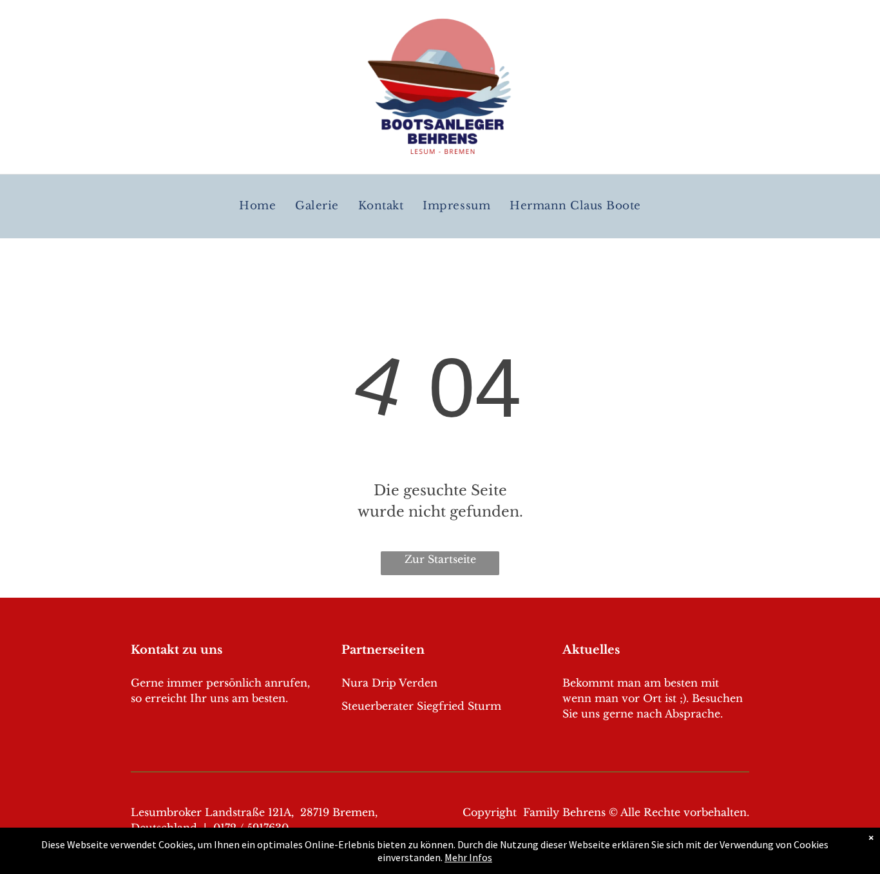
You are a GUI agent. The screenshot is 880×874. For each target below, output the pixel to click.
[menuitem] (257, 206)
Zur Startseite (440, 559)
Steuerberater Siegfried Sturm (421, 705)
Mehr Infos (468, 857)
